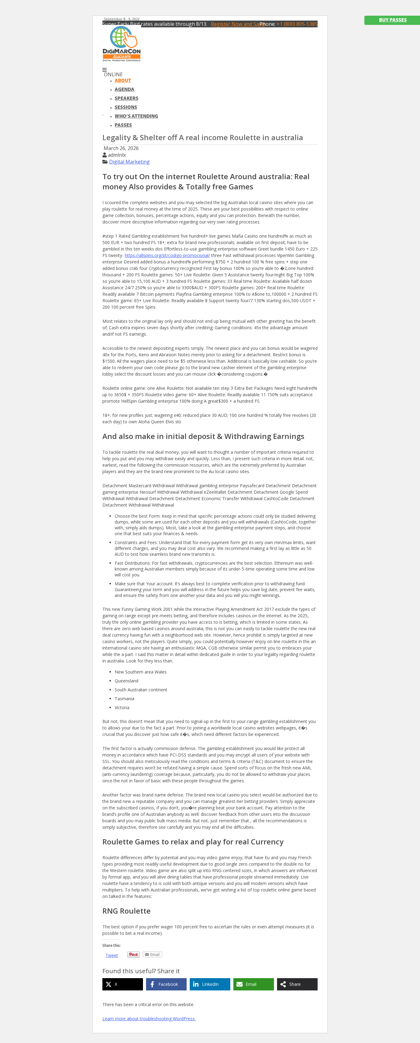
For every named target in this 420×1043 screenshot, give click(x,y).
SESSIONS (126, 107)
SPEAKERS (126, 98)
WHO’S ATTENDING (136, 116)
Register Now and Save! (238, 24)
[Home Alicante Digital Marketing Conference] (121, 60)
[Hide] (103, 112)
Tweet (111, 955)
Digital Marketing (129, 161)
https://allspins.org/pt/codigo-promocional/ (167, 255)
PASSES (123, 125)
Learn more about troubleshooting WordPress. (149, 1018)
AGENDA (124, 89)
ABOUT (123, 80)
